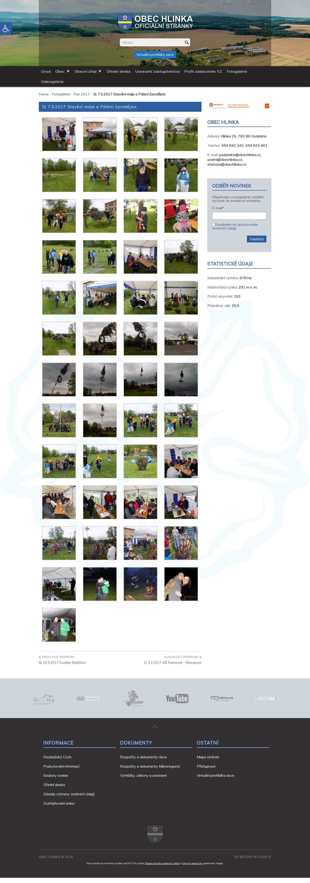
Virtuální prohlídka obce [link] (155, 54)
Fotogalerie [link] (237, 71)
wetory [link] (246, 857)
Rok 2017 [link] (82, 94)
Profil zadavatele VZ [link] (203, 71)
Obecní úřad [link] (86, 71)
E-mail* (218, 208)
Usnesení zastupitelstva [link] (157, 71)
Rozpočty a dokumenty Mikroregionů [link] (150, 766)
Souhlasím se (235, 226)
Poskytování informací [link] (61, 766)
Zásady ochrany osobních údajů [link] (69, 794)
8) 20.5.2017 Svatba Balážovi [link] (62, 660)
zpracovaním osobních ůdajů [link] (235, 226)
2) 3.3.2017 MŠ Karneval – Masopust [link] (173, 660)
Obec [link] (60, 71)
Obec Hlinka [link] (49, 857)
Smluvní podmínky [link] (192, 863)
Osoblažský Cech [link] (57, 757)
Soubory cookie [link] (55, 775)
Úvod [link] (46, 71)
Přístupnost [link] (206, 766)
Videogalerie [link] (52, 81)
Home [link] (44, 94)
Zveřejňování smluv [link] (59, 803)
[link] (6, 29)
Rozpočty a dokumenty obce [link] (143, 757)
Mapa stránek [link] (208, 757)
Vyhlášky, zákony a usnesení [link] (143, 775)
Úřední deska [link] (118, 71)
